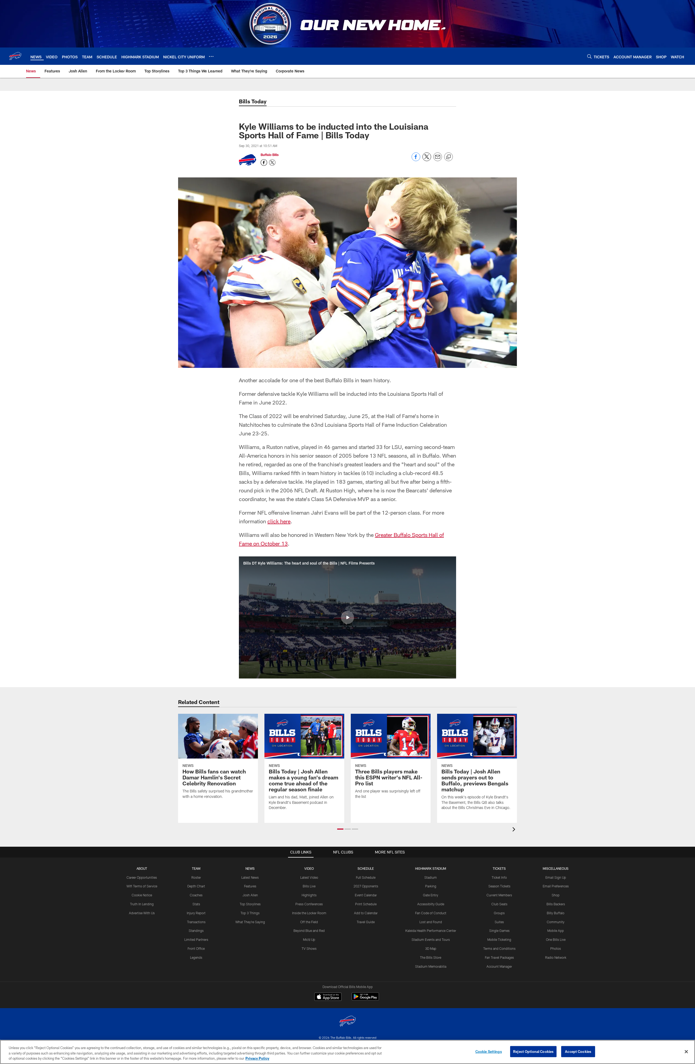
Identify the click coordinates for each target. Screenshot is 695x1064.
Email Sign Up (555, 877)
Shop (556, 895)
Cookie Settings (488, 1051)
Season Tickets (499, 886)
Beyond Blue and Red (309, 930)
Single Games (499, 930)
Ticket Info (499, 877)
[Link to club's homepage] (15, 56)
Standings (196, 930)
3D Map (430, 948)
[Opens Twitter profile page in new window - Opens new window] (272, 162)
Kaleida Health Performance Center (430, 930)
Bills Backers (555, 904)
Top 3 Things (250, 913)
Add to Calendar (366, 913)
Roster (196, 877)
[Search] (589, 56)
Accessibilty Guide (430, 904)
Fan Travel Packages (499, 957)
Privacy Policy (257, 1058)
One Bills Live (556, 939)
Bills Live (309, 886)
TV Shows (309, 948)
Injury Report (196, 913)
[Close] (686, 1051)
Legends (196, 957)
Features (250, 886)
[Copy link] (448, 157)
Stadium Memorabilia (430, 966)
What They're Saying (250, 922)
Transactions (196, 922)
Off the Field (309, 922)
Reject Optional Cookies (533, 1051)
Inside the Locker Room (309, 913)
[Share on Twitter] (426, 159)
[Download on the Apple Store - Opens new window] (328, 997)
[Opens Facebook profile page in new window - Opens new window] (264, 162)
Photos (555, 948)
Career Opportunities (142, 877)
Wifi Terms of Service (142, 886)
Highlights (309, 895)
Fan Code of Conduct (430, 913)
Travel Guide (366, 922)
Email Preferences (556, 886)
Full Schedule (365, 877)
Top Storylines (250, 904)
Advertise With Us (142, 913)
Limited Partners (196, 939)
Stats (196, 904)
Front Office (196, 948)
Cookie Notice (142, 895)
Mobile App (555, 930)
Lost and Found (430, 922)
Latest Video (309, 877)
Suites (499, 922)
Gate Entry (430, 895)
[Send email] (437, 159)
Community (555, 922)
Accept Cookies (578, 1051)
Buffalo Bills (270, 155)
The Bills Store (430, 957)
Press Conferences (309, 904)
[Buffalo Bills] (347, 1021)
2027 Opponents (365, 886)
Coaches (196, 895)
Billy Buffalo (555, 913)
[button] (347, 617)
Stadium (430, 877)
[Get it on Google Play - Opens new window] (365, 999)
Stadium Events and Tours (431, 939)
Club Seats (499, 904)
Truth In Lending (142, 904)
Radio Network (555, 957)
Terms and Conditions (499, 948)
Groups (499, 913)
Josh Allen (250, 895)
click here (278, 521)
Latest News (250, 877)
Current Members (499, 895)
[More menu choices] (211, 56)
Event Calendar (366, 895)
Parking (430, 886)
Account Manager (499, 966)
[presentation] (515, 830)
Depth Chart (196, 886)
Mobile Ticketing (499, 939)
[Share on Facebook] (416, 159)
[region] (347, 1052)
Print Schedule (366, 904)
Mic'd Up (309, 939)
